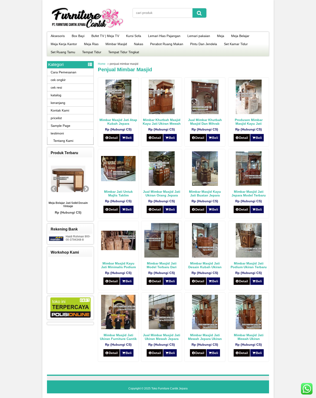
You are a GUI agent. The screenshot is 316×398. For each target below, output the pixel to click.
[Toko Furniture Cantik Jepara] (87, 29)
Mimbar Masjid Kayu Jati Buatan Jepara (205, 193)
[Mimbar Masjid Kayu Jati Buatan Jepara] (205, 185)
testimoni (57, 133)
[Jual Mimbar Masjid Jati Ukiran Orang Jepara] (162, 185)
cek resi (56, 87)
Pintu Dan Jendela (203, 44)
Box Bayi (78, 36)
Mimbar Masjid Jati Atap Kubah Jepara (118, 121)
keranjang (58, 103)
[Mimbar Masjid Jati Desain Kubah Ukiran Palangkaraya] (205, 256)
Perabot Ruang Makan (166, 44)
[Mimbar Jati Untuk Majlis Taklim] (118, 180)
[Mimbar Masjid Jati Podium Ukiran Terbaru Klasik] (249, 256)
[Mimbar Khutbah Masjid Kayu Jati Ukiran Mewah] (162, 113)
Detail (113, 138)
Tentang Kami (63, 141)
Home (101, 63)
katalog (56, 95)
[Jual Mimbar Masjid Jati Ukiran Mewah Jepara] (162, 328)
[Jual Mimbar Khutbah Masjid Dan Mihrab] (205, 113)
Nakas (138, 44)
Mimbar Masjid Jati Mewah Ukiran (248, 337)
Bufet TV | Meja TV (105, 36)
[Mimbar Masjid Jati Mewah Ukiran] (249, 328)
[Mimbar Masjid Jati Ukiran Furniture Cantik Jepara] (118, 328)
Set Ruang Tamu (63, 52)
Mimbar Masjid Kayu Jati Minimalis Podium (118, 265)
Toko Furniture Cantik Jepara (169, 388)
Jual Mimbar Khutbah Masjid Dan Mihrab (205, 121)
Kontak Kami (60, 110)
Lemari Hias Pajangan (164, 36)
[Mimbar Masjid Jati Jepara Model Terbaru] (249, 185)
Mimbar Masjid (116, 44)
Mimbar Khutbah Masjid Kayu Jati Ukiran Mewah (162, 121)
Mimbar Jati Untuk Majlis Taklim (118, 193)
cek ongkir (58, 80)
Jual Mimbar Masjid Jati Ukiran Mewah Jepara (161, 337)
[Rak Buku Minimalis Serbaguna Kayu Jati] (76, 179)
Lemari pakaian (198, 36)
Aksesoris (58, 36)
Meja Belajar (240, 36)
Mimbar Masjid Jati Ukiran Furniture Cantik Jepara (118, 338)
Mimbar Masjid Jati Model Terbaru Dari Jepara (162, 267)
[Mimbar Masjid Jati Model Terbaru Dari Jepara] (161, 256)
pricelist (56, 118)
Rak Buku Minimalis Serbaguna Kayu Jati (76, 204)
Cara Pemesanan (63, 72)
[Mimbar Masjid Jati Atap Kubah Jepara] (118, 113)
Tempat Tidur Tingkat (123, 52)
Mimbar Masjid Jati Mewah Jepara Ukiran (205, 337)
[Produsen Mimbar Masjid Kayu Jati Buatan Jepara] (249, 113)
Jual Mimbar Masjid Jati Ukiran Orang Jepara (161, 193)
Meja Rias (91, 44)
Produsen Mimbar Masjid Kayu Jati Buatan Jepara (249, 123)
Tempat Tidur (91, 52)
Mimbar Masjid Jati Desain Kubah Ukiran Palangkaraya (205, 267)
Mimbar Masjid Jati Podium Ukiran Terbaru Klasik (249, 267)
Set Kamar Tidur (236, 44)
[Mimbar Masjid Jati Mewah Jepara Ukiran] (205, 328)
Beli (129, 138)
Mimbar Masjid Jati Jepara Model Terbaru (249, 193)
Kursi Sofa (133, 36)
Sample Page (60, 125)
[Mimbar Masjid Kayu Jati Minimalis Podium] (118, 249)
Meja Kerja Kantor (64, 44)
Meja (220, 36)
